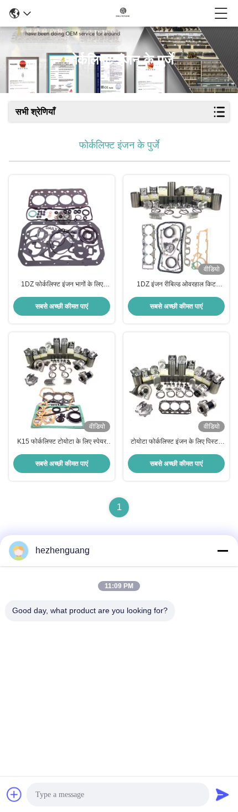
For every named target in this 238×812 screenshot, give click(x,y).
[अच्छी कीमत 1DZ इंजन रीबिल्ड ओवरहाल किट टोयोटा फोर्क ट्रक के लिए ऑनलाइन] (176, 227)
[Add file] (14, 794)
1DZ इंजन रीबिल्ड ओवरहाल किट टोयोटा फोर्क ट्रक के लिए (176, 284)
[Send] (222, 794)
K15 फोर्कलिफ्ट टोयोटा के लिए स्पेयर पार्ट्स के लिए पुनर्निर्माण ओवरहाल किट (61, 442)
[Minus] (222, 550)
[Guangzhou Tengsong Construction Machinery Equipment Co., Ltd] (123, 13)
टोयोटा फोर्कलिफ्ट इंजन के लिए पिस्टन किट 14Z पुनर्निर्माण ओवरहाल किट (176, 442)
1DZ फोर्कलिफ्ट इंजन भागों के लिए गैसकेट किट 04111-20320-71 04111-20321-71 (62, 284)
